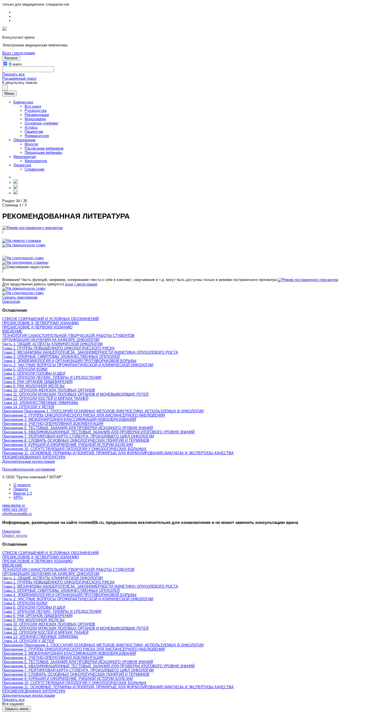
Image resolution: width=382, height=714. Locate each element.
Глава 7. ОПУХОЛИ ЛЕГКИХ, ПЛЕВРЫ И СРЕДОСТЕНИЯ (51, 377)
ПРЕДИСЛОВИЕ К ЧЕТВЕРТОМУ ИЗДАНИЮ (40, 323)
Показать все (13, 74)
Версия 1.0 (22, 493)
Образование (24, 140)
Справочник (34, 169)
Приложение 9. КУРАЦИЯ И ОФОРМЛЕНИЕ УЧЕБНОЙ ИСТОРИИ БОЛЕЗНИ (67, 445)
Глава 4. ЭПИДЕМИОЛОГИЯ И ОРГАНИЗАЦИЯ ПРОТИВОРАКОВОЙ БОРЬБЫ (69, 361)
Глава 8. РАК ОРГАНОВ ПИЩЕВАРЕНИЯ (37, 382)
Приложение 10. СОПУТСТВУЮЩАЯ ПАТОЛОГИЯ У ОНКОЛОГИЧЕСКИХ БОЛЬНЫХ (74, 449)
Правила (20, 489)
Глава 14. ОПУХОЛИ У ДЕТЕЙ (28, 407)
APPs (18, 497)
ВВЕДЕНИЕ (12, 331)
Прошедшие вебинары (43, 152)
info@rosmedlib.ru (17, 514)
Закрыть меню (16, 709)
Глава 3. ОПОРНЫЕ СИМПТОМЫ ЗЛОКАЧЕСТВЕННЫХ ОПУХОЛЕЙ (61, 356)
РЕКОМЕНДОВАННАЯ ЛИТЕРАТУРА (33, 457)
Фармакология (37, 136)
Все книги (33, 106)
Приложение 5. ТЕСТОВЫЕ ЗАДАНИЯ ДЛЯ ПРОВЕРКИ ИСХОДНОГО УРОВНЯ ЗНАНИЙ (77, 428)
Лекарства (22, 165)
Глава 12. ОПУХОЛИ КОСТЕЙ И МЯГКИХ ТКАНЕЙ (45, 398)
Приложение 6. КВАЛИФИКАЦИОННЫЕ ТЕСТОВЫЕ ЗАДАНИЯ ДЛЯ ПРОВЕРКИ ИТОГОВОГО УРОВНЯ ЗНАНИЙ (98, 432)
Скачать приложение (19, 297)
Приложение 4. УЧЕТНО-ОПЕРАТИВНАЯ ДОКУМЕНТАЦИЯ (52, 424)
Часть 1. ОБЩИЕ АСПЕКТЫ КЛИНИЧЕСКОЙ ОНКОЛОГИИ (52, 344)
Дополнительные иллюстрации (28, 461)
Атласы (31, 127)
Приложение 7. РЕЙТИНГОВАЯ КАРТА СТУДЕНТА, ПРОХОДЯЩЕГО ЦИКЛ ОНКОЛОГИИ (78, 436)
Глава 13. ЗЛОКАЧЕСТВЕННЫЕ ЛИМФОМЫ (40, 403)
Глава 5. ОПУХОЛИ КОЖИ (24, 369)
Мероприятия (24, 157)
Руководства (35, 110)
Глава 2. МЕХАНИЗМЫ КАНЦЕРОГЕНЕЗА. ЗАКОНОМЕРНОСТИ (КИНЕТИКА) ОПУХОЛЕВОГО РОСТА (90, 352)
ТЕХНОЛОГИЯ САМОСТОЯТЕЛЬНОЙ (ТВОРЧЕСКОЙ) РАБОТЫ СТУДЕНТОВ (68, 336)
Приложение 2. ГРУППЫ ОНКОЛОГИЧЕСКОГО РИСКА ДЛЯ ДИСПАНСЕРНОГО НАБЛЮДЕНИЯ (83, 415)
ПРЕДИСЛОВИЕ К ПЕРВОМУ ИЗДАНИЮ (37, 327)
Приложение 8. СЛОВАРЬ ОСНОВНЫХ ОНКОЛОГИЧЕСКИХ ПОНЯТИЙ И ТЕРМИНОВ (75, 440)
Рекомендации (37, 115)
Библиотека (23, 102)
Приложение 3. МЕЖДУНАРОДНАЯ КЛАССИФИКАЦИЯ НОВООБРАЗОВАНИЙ (69, 419)
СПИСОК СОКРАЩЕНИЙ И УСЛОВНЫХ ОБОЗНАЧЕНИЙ (50, 319)
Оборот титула (14, 535)
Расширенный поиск (19, 78)
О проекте (21, 485)
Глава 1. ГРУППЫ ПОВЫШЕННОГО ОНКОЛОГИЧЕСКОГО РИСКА (58, 348)
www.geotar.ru (13, 505)
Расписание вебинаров (44, 148)
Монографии (35, 119)
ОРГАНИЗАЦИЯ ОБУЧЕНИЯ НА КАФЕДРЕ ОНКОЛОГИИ (50, 340)
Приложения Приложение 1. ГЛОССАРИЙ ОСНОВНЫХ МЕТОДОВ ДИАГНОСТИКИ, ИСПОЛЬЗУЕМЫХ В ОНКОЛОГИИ (103, 411)
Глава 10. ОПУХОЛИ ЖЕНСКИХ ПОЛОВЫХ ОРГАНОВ (48, 390)
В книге (15, 64)
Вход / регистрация (18, 53)
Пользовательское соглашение (28, 469)
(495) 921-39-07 (14, 509)
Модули (31, 144)
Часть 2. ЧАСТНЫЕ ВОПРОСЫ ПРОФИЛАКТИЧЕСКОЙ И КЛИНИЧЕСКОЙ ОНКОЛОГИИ (77, 365)
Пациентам (34, 131)
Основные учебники (41, 123)
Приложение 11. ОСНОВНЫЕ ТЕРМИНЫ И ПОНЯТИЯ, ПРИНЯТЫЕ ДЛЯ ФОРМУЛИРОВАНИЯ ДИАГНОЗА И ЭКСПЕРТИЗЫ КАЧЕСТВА (118, 453)
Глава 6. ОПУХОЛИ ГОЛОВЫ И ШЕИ (33, 373)
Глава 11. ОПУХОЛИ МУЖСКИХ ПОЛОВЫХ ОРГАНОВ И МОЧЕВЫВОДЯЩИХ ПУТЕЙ (75, 394)
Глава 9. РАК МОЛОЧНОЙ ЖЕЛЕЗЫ (33, 386)
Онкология (11, 301)
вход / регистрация (81, 284)
